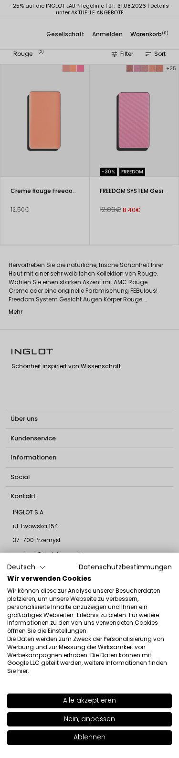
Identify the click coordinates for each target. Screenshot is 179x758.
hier (22, 671)
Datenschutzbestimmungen (125, 567)
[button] (26, 567)
